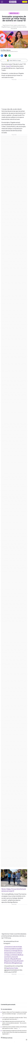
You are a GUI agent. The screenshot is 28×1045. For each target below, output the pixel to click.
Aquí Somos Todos (12, 968)
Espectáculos (14, 13)
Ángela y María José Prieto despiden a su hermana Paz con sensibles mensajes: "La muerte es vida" (14, 1012)
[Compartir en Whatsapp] (9, 55)
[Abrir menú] (2, 2)
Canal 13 (8, 66)
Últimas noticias (7, 1038)
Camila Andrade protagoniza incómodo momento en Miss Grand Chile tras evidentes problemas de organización (14, 1032)
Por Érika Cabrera (5, 50)
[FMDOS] (12, 1)
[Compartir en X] (5, 55)
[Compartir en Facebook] (2, 55)
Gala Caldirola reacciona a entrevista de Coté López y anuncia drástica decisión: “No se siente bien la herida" (14, 1023)
